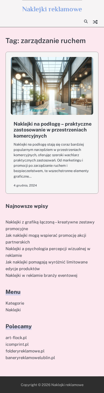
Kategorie (15, 303)
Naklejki (13, 309)
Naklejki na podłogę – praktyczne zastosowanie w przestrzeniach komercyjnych (53, 130)
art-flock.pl (16, 337)
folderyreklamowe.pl (25, 351)
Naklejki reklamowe (52, 9)
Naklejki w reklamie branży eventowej (41, 275)
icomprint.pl (17, 344)
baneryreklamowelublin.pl (30, 357)
